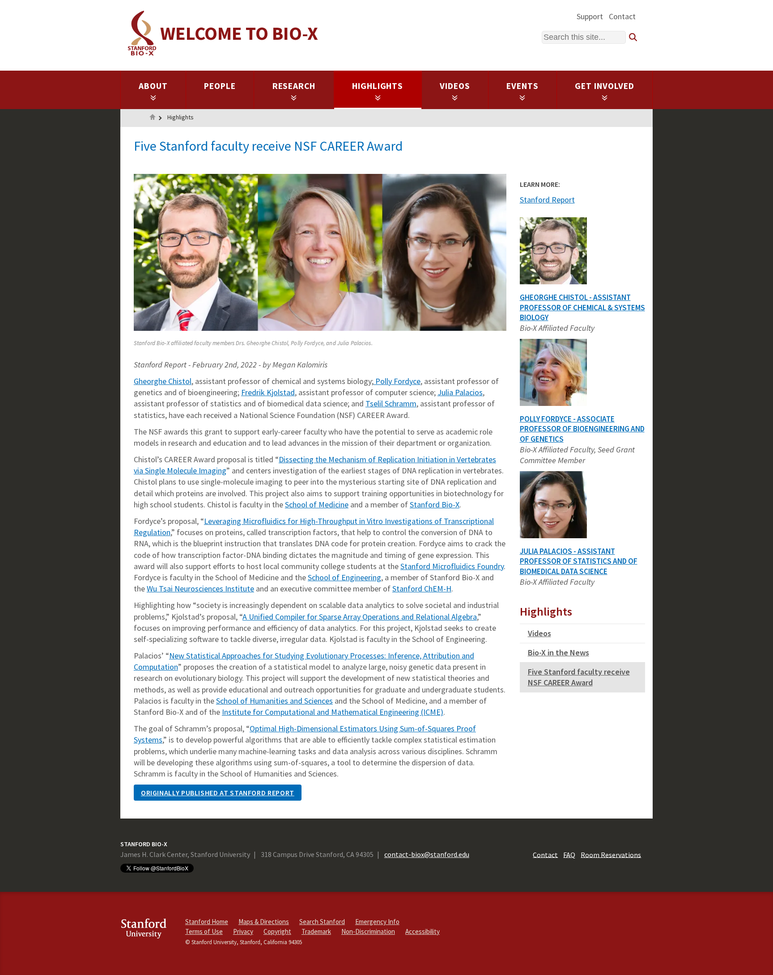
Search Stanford (322, 921)
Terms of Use (204, 931)
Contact (622, 16)
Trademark (316, 931)
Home (152, 118)
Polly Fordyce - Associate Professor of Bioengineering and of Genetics (582, 429)
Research (294, 85)
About (153, 85)
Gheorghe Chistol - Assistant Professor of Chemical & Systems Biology (582, 307)
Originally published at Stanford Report (217, 792)
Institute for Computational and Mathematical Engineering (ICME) (332, 712)
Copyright (277, 931)
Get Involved (604, 85)
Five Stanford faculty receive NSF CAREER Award (579, 677)
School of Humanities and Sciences (274, 701)
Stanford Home (206, 921)
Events (522, 85)
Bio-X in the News (558, 652)
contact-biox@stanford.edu (426, 854)
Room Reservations (611, 854)
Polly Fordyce (397, 381)
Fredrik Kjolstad (268, 392)
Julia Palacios (460, 392)
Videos (455, 85)
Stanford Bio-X (434, 504)
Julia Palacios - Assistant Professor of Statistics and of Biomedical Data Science (578, 561)
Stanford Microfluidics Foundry (452, 566)
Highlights (377, 85)
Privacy (243, 931)
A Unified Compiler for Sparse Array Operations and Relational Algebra (359, 617)
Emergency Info (377, 921)
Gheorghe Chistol (162, 381)
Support (590, 16)
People (220, 85)
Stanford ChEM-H (421, 588)
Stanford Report (547, 199)
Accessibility (422, 931)
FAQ (569, 854)
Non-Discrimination (368, 931)
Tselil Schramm (390, 403)
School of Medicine (316, 504)
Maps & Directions (263, 921)
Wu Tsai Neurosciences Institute (200, 588)
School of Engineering (344, 577)
